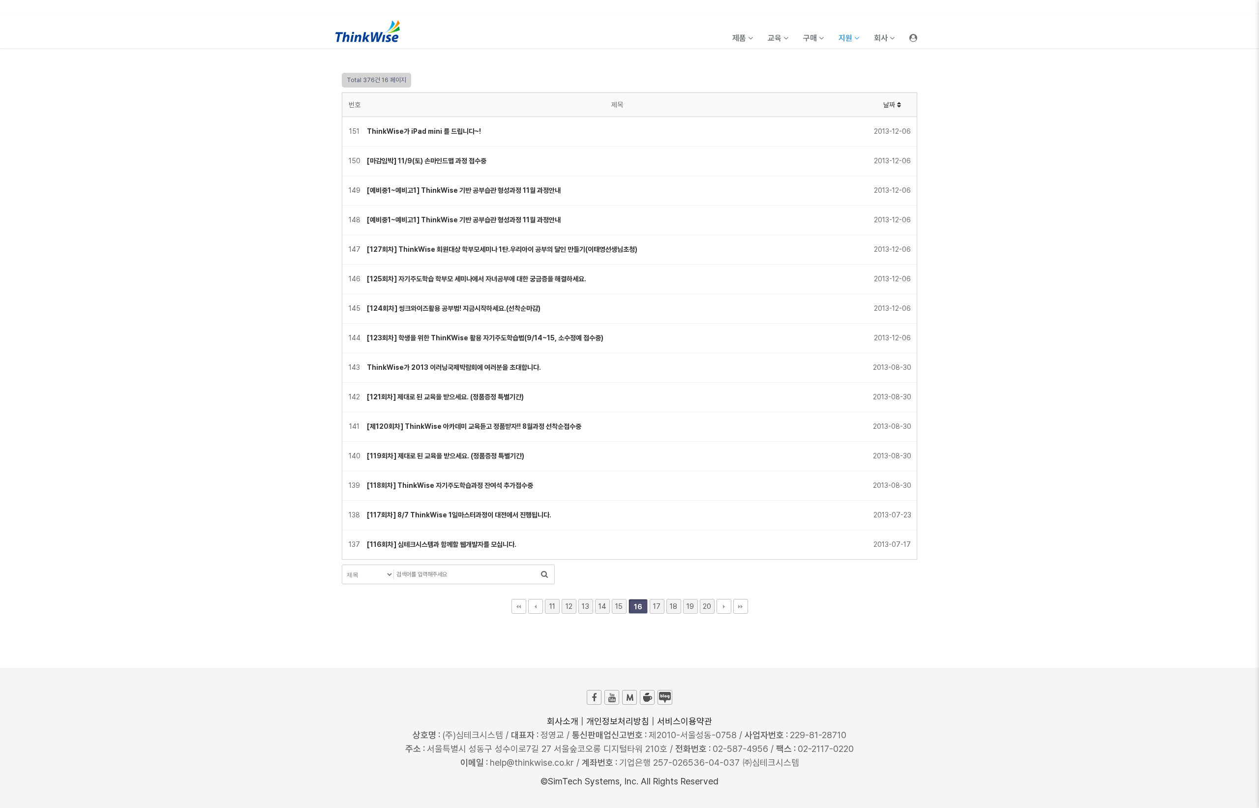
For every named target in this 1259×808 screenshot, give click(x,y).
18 (673, 606)
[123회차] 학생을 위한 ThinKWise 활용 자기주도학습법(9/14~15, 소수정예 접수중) (485, 338)
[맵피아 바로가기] (629, 697)
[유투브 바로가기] (611, 697)
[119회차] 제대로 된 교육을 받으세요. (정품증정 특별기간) (445, 456)
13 (585, 606)
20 (707, 606)
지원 (846, 38)
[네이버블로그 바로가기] (665, 697)
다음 (724, 606)
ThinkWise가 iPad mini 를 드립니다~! (424, 131)
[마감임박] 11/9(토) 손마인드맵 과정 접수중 (426, 161)
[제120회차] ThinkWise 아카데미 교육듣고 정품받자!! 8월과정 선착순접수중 (474, 426)
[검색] (544, 574)
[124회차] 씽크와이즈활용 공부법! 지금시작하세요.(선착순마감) (453, 308)
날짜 (890, 105)
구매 (811, 38)
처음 (518, 606)
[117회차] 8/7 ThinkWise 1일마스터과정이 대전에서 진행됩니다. (459, 515)
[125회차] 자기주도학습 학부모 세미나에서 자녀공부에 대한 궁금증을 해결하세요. (476, 279)
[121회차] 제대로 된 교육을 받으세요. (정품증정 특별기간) (445, 397)
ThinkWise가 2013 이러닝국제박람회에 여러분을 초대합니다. (454, 367)
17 (656, 606)
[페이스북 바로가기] (594, 697)
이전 (535, 606)
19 (690, 606)
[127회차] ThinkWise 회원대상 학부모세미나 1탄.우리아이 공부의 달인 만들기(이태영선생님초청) (502, 249)
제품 (740, 38)
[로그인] (913, 31)
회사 (882, 38)
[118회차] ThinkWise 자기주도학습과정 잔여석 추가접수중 (450, 485)
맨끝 (740, 606)
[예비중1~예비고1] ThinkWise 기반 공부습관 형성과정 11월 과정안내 (464, 190)
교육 (775, 38)
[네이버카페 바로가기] (647, 697)
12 (569, 606)
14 (602, 606)
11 (552, 606)
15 (619, 606)
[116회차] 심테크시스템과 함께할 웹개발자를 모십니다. (441, 544)
